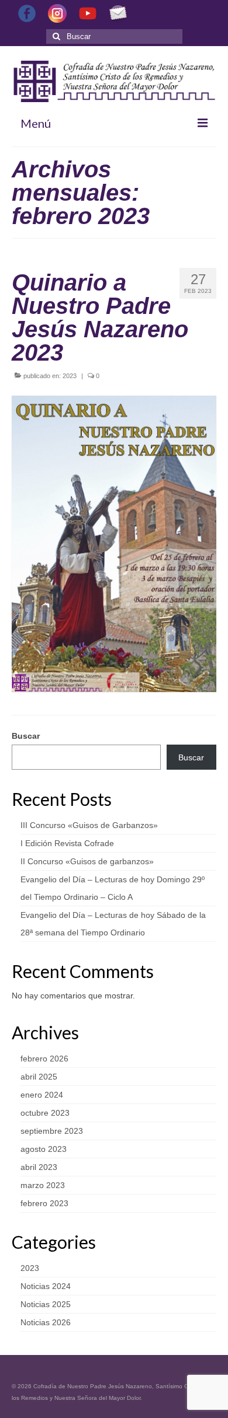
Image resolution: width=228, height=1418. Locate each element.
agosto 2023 (43, 1149)
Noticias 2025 (45, 1304)
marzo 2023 (42, 1185)
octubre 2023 (45, 1112)
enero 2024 (41, 1094)
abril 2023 (38, 1167)
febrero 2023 (44, 1203)
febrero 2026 (44, 1058)
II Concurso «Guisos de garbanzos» (87, 861)
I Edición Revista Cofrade (67, 843)
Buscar (26, 736)
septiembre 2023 (51, 1131)
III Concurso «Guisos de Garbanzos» (89, 825)
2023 (70, 375)
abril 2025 (38, 1076)
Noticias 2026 (45, 1322)
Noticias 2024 (45, 1286)
